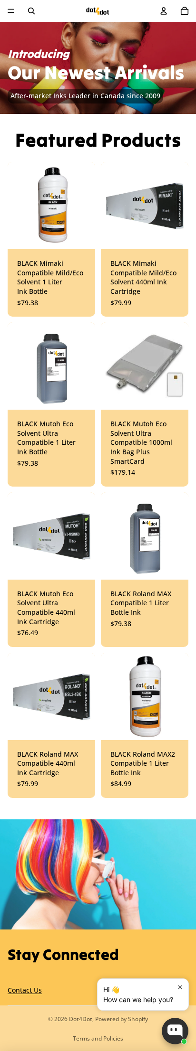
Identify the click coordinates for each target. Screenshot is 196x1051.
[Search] (31, 10)
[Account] (163, 10)
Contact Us (25, 990)
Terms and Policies (98, 1038)
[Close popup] (180, 987)
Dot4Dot (80, 1019)
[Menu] (11, 11)
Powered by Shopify (121, 1019)
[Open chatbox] (175, 1031)
